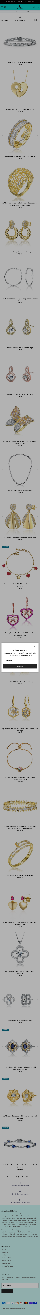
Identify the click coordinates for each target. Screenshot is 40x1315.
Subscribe (20, 666)
